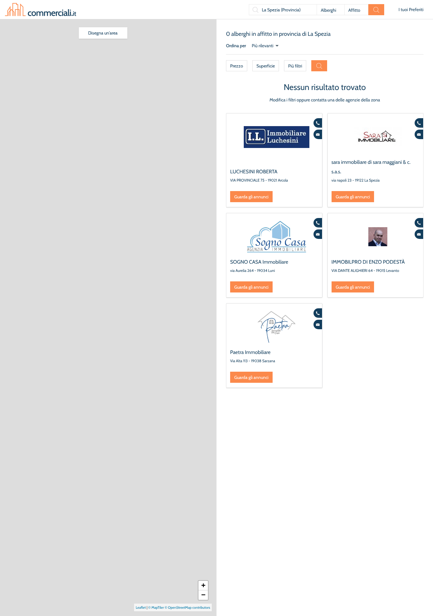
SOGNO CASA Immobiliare (259, 262)
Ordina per (236, 45)
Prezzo (236, 66)
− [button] (203, 595)
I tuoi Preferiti (410, 9)
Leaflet (141, 607)
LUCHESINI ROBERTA (253, 172)
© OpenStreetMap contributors (187, 607)
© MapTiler (156, 607)
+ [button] (203, 585)
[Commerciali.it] (40, 9)
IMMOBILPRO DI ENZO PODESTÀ (368, 262)
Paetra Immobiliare (250, 352)
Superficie (265, 66)
